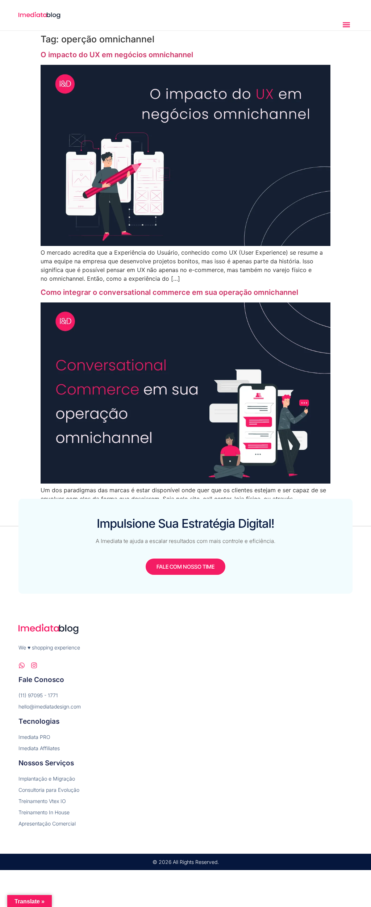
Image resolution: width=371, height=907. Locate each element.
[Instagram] (34, 665)
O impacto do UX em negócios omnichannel (117, 54)
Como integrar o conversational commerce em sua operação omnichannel (169, 292)
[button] (347, 24)
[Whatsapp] (21, 665)
